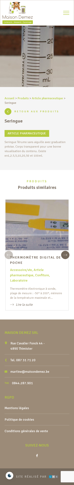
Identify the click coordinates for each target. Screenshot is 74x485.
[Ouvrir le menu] (66, 13)
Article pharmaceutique (47, 98)
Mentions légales (17, 408)
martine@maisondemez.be (29, 372)
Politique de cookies (19, 419)
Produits (23, 98)
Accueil (9, 98)
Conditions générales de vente (26, 431)
